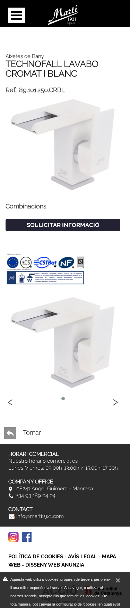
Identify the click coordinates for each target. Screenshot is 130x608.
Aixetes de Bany (25, 56)
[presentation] (10, 401)
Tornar (31, 432)
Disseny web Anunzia (54, 565)
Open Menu (16, 15)
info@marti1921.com (39, 516)
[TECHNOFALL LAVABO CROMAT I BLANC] (63, 143)
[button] (63, 398)
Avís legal (82, 556)
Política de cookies (35, 556)
